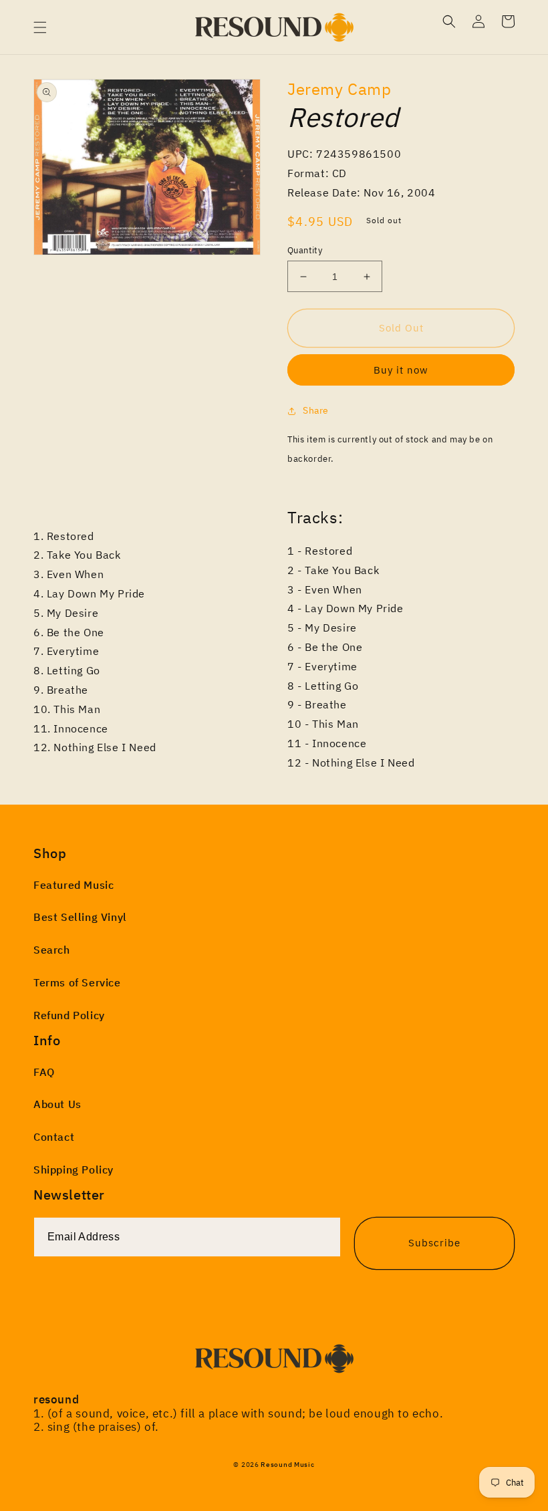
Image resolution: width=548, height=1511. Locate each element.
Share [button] (316, 410)
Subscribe (434, 1242)
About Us (57, 1104)
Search (51, 949)
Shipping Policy (73, 1169)
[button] (40, 27)
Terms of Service (77, 982)
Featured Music (73, 884)
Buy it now (401, 370)
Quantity (304, 250)
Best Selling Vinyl (80, 917)
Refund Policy (69, 1015)
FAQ (44, 1072)
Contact (53, 1136)
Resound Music (287, 1464)
